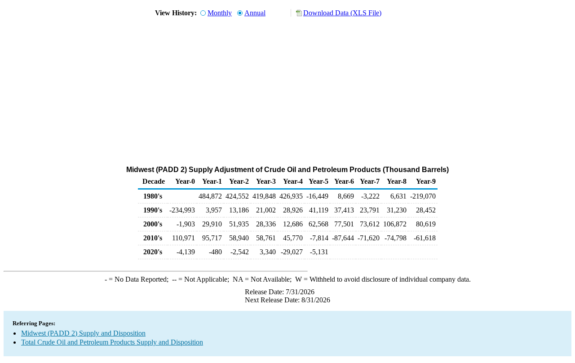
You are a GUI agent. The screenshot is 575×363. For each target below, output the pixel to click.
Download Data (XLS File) (342, 13)
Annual (254, 13)
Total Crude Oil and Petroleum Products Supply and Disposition (112, 342)
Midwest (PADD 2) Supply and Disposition (83, 333)
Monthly (220, 13)
